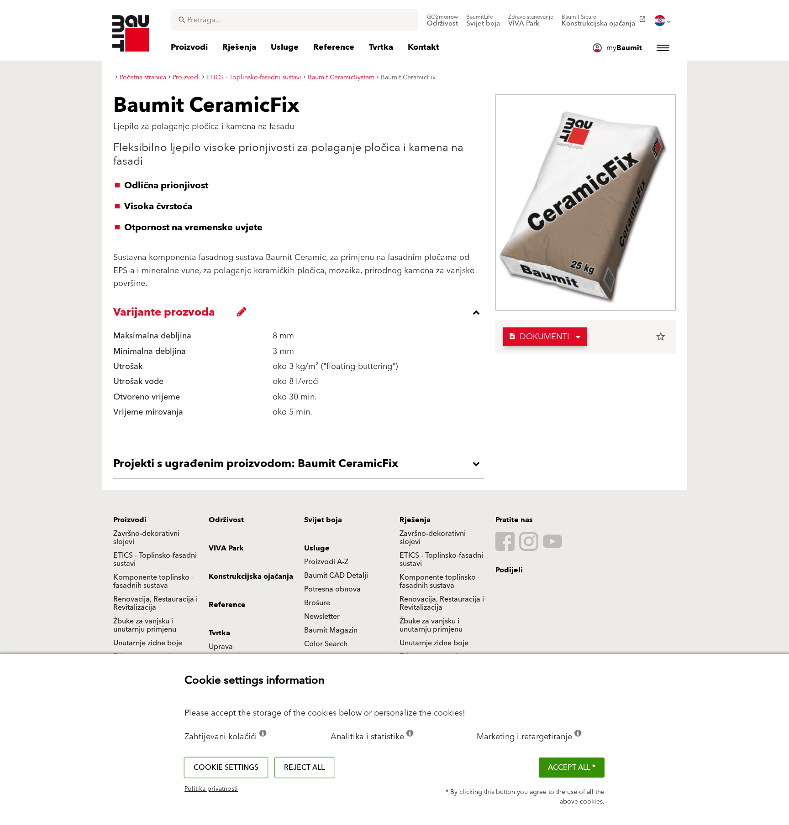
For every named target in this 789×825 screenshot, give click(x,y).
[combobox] (294, 20)
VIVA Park (226, 548)
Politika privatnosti (211, 788)
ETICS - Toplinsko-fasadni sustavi (155, 559)
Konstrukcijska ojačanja (251, 576)
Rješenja (415, 520)
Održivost (226, 520)
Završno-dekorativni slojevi (146, 537)
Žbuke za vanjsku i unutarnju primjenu (144, 625)
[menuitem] (442, 20)
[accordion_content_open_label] (301, 463)
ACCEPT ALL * (571, 767)
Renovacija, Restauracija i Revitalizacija (155, 603)
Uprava (221, 646)
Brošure (317, 603)
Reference (227, 604)
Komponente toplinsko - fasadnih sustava (153, 581)
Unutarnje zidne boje (147, 643)
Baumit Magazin (331, 630)
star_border (660, 336)
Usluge (317, 548)
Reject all (304, 767)
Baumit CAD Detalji (336, 575)
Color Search (325, 644)
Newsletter (322, 616)
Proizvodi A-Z (326, 561)
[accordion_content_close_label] (301, 312)
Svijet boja (323, 520)
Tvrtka (219, 633)
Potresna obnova (332, 589)
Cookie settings (226, 767)
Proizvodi (130, 520)
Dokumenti (539, 337)
